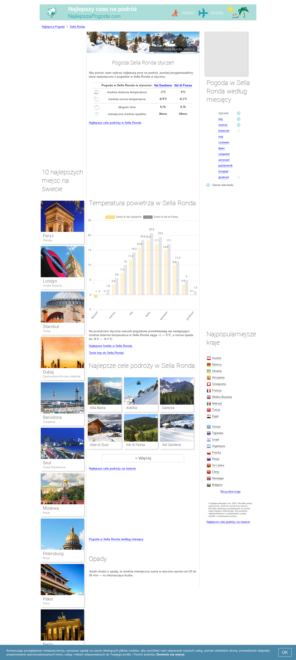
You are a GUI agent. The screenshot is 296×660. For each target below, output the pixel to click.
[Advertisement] (143, 158)
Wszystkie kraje (230, 491)
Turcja (46, 331)
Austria (216, 358)
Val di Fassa (183, 85)
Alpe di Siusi (99, 445)
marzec (223, 125)
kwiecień (223, 130)
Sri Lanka (218, 465)
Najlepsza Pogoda (53, 26)
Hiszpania (49, 421)
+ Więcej (143, 458)
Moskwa (51, 508)
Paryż (48, 235)
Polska (216, 452)
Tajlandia (217, 433)
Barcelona (52, 417)
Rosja (46, 512)
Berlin (48, 644)
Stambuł (51, 326)
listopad (223, 171)
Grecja (216, 426)
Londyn (50, 281)
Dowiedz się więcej (170, 654)
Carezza (168, 408)
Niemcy (217, 364)
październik (225, 165)
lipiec (221, 148)
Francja (47, 240)
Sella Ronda (77, 26)
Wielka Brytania (52, 285)
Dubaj (48, 372)
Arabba (131, 408)
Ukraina (217, 371)
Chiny (46, 603)
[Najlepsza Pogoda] (148, 20)
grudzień (223, 177)
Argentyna (218, 446)
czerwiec (223, 142)
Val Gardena (163, 85)
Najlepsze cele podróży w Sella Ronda (115, 122)
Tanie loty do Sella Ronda (106, 352)
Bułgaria (217, 484)
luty (220, 119)
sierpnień (224, 154)
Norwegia (218, 478)
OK (285, 652)
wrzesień (223, 160)
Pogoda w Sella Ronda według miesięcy (116, 539)
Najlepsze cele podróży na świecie (112, 468)
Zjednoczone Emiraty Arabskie (61, 376)
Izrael (215, 439)
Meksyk (217, 403)
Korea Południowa (54, 467)
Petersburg (53, 553)
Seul (47, 462)
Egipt (215, 416)
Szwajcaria (219, 384)
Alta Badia (98, 408)
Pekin (48, 599)
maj (220, 136)
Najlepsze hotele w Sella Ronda (110, 346)
